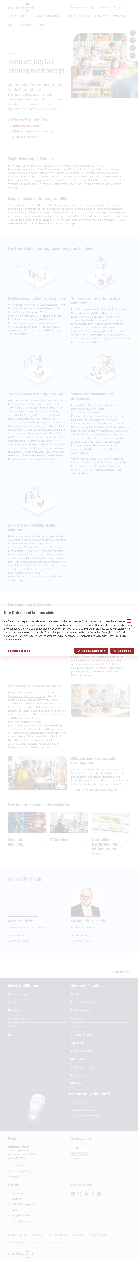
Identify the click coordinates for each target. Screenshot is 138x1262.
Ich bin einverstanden (93, 650)
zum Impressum (37, 625)
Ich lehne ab (124, 650)
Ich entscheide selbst (19, 650)
